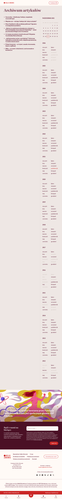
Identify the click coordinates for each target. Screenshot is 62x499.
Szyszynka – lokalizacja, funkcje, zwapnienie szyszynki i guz (19, 17)
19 (45, 33)
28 (50, 36)
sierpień (53, 50)
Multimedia (43, 497)
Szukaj (56, 497)
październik (54, 77)
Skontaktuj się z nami (51, 456)
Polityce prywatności (38, 439)
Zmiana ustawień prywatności (21, 459)
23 (54, 33)
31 (57, 36)
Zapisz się (53, 443)
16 (54, 31)
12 (45, 31)
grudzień (53, 82)
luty (43, 50)
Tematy (6, 497)
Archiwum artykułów (19, 456)
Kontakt (34, 459)
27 (48, 36)
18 (43, 33)
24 (57, 33)
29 (52, 36)
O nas (31, 454)
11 (43, 31)
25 (43, 36)
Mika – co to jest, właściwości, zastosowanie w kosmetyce (20, 49)
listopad (53, 80)
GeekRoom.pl (54, 492)
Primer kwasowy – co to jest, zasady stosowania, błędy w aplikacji (20, 45)
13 (48, 31)
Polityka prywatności (33, 456)
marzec (44, 52)
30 (54, 36)
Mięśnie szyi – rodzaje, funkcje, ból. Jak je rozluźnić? (21, 21)
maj (43, 57)
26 (45, 36)
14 (50, 31)
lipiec (52, 47)
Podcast (18, 497)
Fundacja (52, 2)
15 (52, 31)
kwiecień (45, 55)
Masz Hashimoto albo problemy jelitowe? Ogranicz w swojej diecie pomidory (21, 24)
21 (50, 33)
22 (52, 33)
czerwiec (45, 60)
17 (57, 31)
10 (57, 28)
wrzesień (53, 75)
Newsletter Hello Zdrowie (20, 454)
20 (48, 33)
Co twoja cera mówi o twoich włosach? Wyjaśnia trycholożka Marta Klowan (20, 35)
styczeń (44, 47)
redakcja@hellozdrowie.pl (45, 467)
